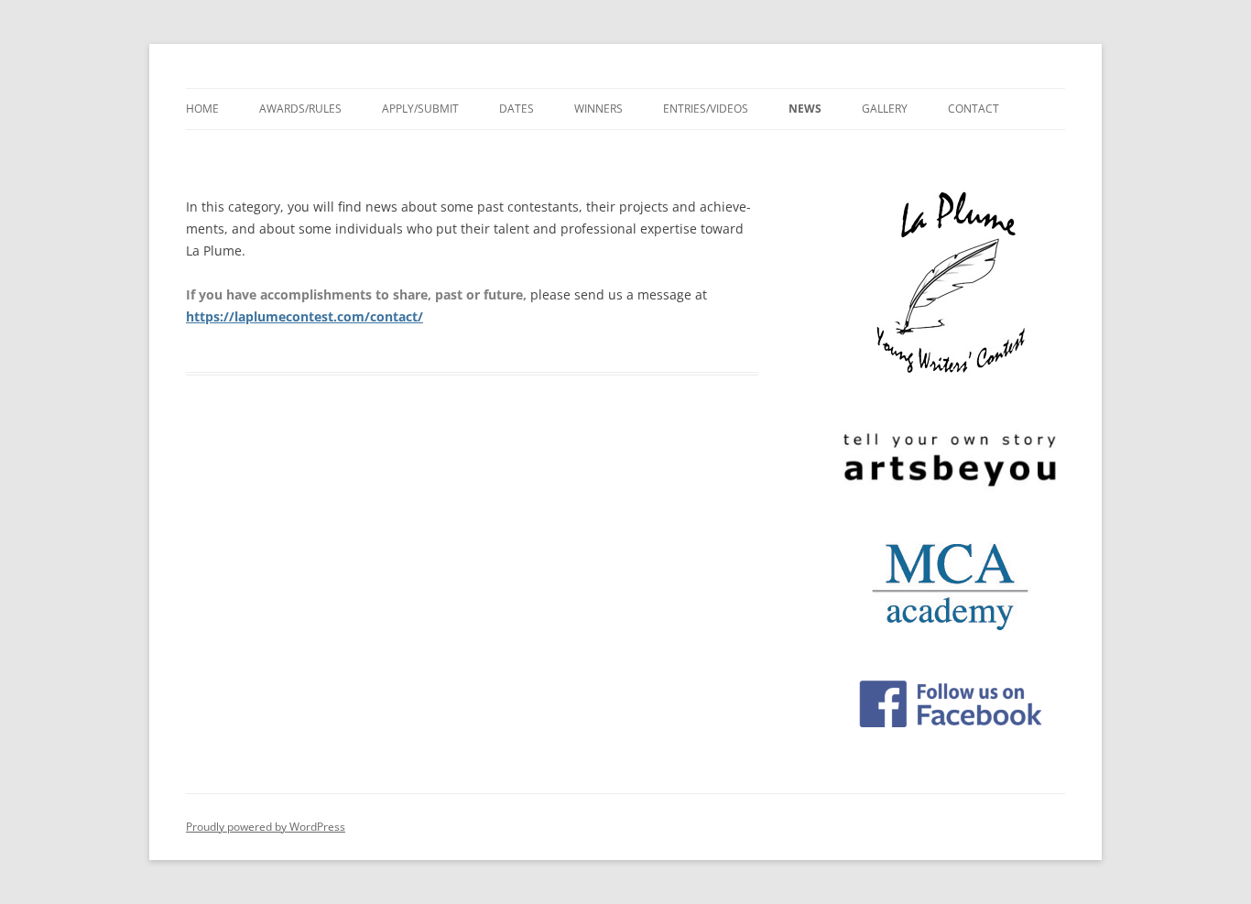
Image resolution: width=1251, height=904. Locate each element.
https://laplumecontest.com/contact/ (304, 316)
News (805, 108)
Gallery (885, 108)
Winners (598, 108)
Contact (973, 108)
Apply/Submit (420, 108)
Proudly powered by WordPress (265, 826)
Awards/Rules (300, 108)
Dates (516, 108)
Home (202, 108)
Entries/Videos (705, 108)
